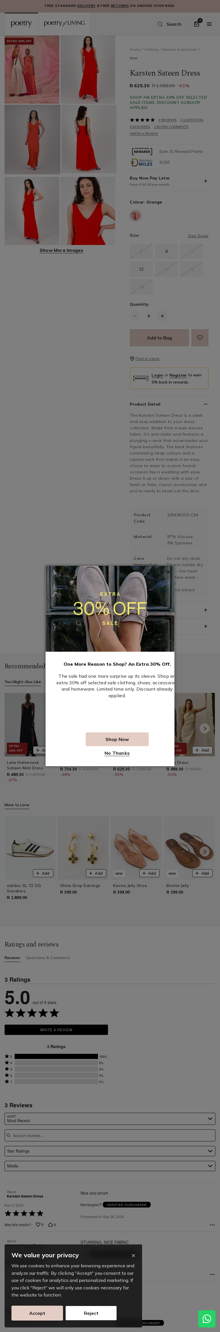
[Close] (133, 1256)
